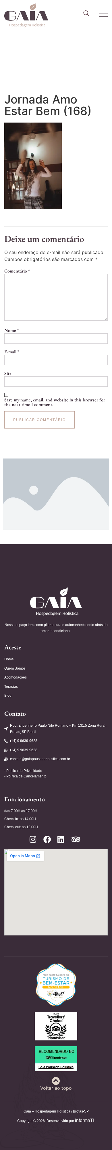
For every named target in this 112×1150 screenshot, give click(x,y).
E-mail (11, 351)
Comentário (17, 271)
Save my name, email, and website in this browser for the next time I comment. (54, 402)
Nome (11, 330)
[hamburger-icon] (100, 15)
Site (7, 373)
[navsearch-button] (86, 13)
